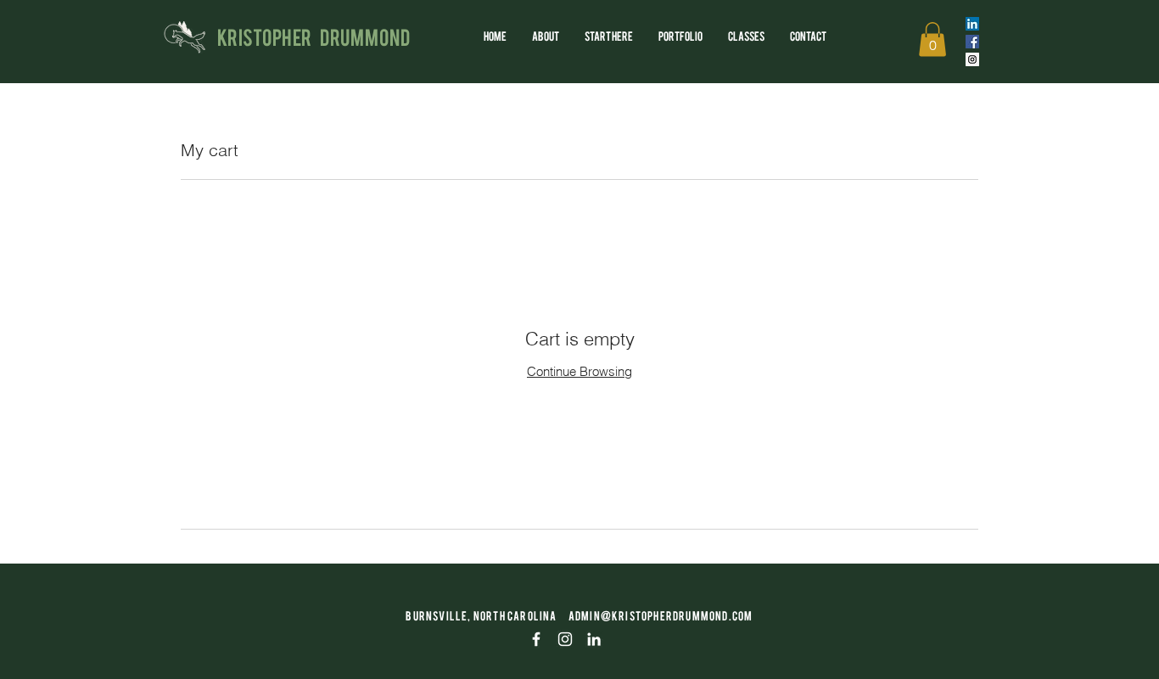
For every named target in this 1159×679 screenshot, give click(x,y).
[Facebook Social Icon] (972, 41)
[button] (932, 39)
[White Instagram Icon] (565, 639)
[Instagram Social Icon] (972, 59)
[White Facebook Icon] (536, 639)
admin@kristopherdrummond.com (660, 616)
